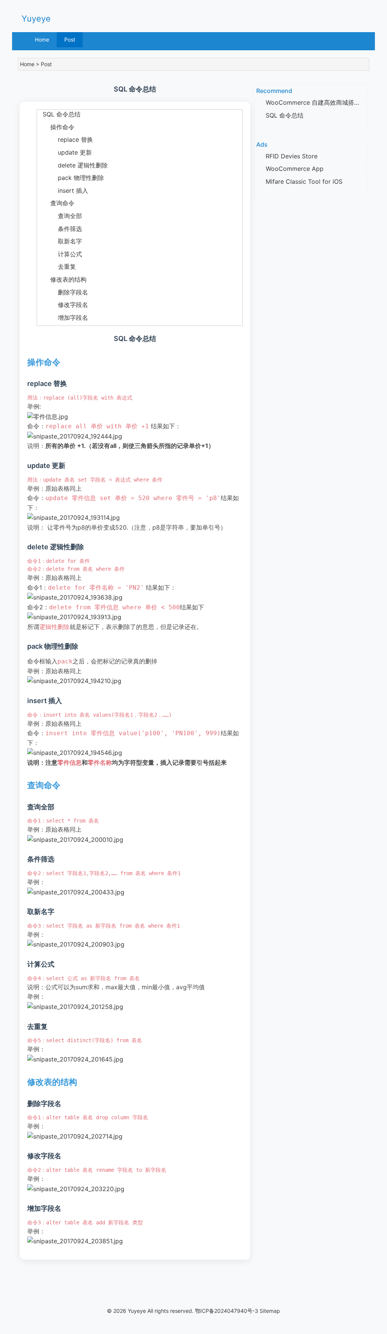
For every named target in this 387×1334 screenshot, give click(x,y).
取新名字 (59, 241)
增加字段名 (62, 317)
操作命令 (55, 127)
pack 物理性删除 (70, 177)
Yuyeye (36, 18)
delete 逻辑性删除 (72, 165)
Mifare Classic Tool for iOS (304, 181)
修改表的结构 (62, 279)
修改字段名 (62, 304)
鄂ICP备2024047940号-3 (226, 1311)
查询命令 (55, 203)
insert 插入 (62, 190)
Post (69, 39)
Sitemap (270, 1311)
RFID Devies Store (291, 156)
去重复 (56, 266)
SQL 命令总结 (58, 114)
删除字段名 (62, 292)
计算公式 (59, 254)
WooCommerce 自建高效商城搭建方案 (319, 102)
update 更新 (64, 152)
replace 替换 (65, 139)
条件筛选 (59, 228)
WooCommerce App (295, 168)
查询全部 (59, 216)
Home (42, 39)
